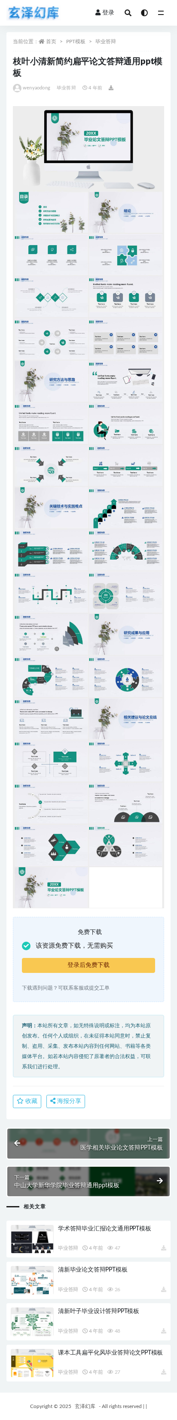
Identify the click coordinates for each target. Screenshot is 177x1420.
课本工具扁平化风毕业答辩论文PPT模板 (110, 1353)
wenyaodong (36, 88)
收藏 (30, 1101)
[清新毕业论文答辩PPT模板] (32, 1280)
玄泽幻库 (85, 1406)
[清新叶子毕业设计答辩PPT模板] (32, 1321)
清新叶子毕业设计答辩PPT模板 (98, 1311)
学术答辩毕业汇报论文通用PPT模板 (104, 1229)
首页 (51, 41)
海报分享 (68, 1101)
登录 (108, 13)
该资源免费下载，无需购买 (74, 946)
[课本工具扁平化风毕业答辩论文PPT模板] (32, 1363)
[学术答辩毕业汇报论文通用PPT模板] (32, 1239)
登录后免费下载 (88, 965)
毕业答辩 (105, 41)
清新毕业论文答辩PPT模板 (92, 1270)
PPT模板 (75, 41)
